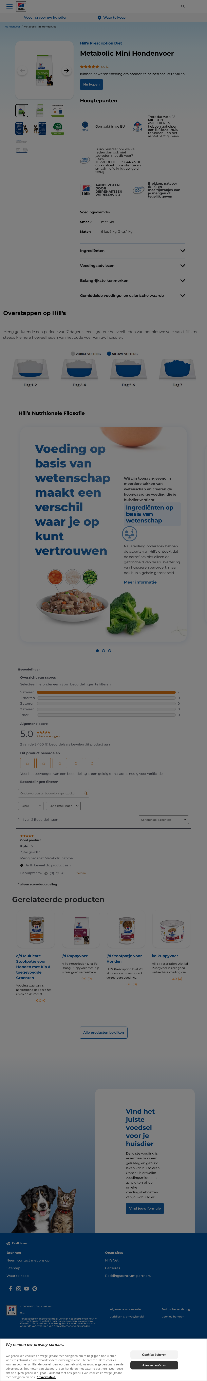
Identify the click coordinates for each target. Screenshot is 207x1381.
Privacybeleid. (46, 1377)
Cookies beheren (154, 1354)
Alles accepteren (154, 1365)
